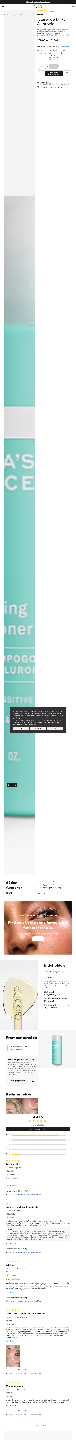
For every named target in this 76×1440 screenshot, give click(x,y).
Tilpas (21, 728)
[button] (13, 1350)
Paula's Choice (6, 15)
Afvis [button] (54, 728)
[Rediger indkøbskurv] (73, 6)
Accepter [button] (38, 728)
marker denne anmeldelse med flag (28, 1194)
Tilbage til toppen (40, 1425)
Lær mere (40, 893)
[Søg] (8, 7)
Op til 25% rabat (39, 2)
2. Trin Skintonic (23, 15)
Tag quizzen (65, 46)
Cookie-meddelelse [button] (30, 725)
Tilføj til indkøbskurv (54, 73)
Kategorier (14, 15)
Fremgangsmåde (17, 1080)
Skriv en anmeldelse (38, 1129)
